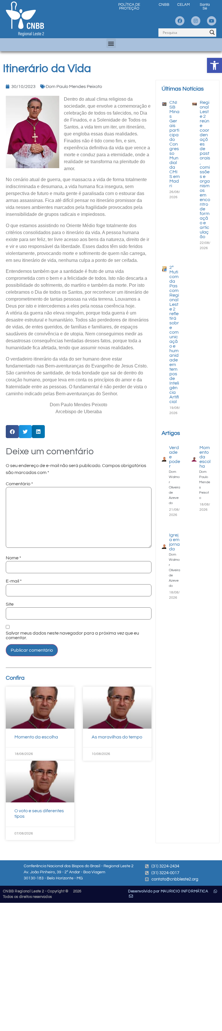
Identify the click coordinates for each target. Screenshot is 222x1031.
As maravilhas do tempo (117, 737)
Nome (13, 558)
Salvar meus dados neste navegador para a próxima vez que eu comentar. (72, 635)
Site (10, 604)
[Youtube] (211, 20)
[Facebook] (179, 20)
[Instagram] (195, 20)
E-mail (14, 581)
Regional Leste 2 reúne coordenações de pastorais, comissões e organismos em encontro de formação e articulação (205, 169)
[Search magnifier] (212, 32)
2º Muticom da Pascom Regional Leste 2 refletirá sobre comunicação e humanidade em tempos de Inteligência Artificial (174, 334)
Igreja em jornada (174, 542)
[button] (214, 65)
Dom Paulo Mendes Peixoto (74, 86)
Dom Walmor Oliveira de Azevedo (174, 487)
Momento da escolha (36, 737)
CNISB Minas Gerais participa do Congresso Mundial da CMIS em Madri (174, 144)
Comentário (19, 483)
